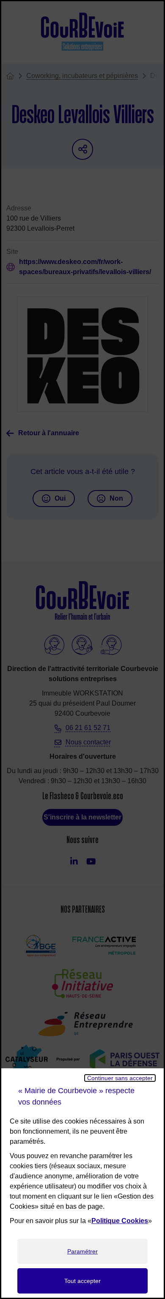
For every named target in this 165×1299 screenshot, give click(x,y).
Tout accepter (82, 1280)
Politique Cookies (119, 1220)
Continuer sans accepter (120, 1078)
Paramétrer (82, 1251)
